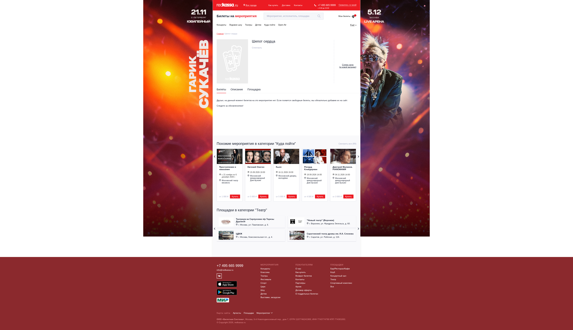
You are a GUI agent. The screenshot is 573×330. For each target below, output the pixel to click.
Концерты (265, 268)
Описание (237, 89)
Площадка (254, 89)
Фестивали (266, 279)
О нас (298, 268)
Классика (265, 272)
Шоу (263, 290)
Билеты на (237, 16)
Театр (333, 279)
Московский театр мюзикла (230, 181)
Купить (235, 196)
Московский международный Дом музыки (257, 178)
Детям (264, 294)
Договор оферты (303, 290)
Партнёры (300, 283)
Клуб (332, 272)
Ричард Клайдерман (310, 168)
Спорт (264, 283)
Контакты (298, 5)
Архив (298, 286)
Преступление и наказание (227, 168)
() (347, 65)
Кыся (278, 167)
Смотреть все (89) (347, 143)
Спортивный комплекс (341, 283)
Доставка (286, 5)
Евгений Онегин (256, 167)
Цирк (263, 286)
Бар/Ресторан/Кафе (340, 268)
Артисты (237, 313)
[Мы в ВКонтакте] (219, 275)
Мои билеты (344, 16)
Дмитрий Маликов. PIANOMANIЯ (343, 168)
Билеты (221, 89)
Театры (264, 276)
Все (332, 286)
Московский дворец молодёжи (287, 177)
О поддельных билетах (306, 294)
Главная (220, 34)
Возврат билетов (303, 276)
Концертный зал (338, 276)
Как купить (273, 5)
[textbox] (294, 16)
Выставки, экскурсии (270, 297)
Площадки (249, 313)
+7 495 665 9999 (327, 5)
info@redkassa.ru (225, 270)
